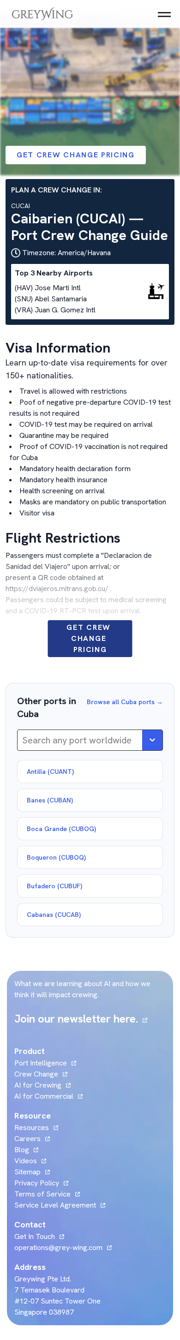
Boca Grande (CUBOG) (61, 829)
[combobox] (23, 740)
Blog (26, 1150)
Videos (30, 1161)
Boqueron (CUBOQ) (56, 857)
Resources (31, 1127)
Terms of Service (42, 1194)
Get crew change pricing (76, 155)
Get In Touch (39, 1236)
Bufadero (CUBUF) (54, 886)
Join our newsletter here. (80, 1018)
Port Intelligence (40, 1063)
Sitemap (27, 1172)
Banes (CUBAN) (50, 800)
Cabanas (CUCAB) (54, 914)
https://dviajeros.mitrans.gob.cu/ (57, 588)
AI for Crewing (37, 1085)
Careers (32, 1138)
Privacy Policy (36, 1183)
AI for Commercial (43, 1096)
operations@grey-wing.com (58, 1247)
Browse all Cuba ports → (125, 702)
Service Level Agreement (55, 1205)
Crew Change (36, 1074)
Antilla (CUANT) (50, 771)
